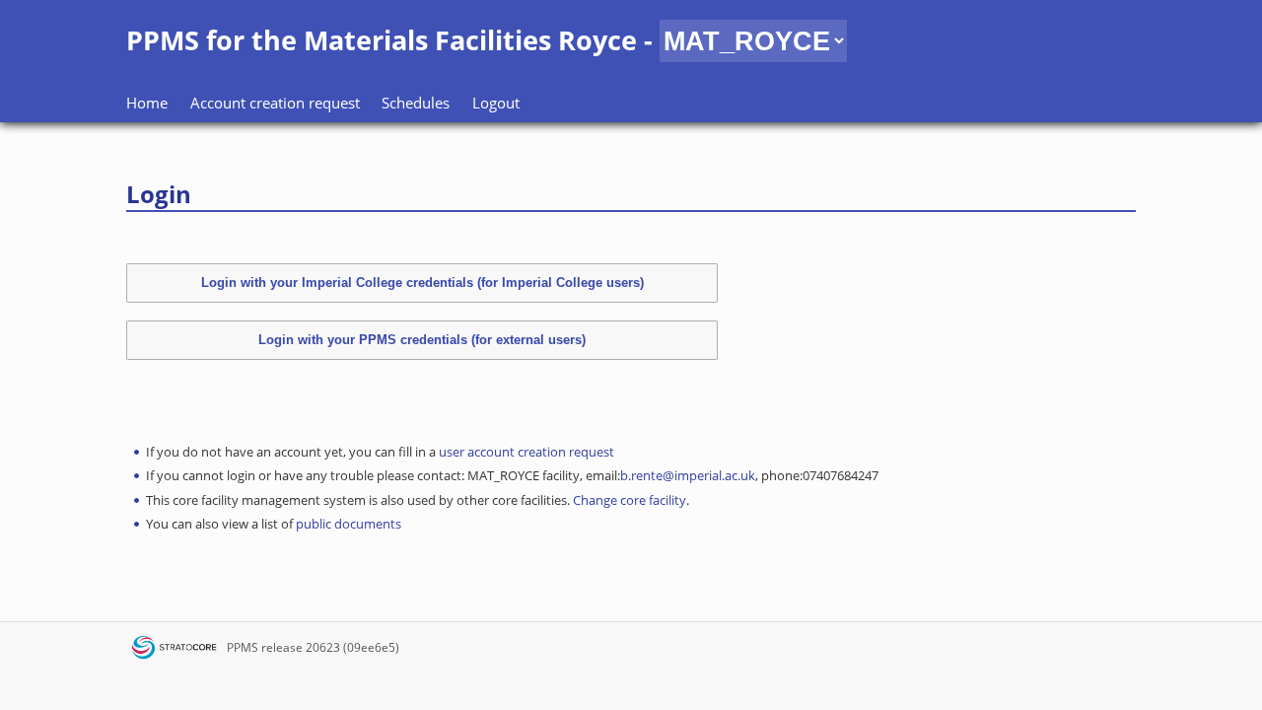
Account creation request (275, 102)
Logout (496, 102)
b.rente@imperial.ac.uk (687, 475)
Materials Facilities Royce (470, 40)
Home (147, 102)
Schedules (416, 102)
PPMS (242, 647)
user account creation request (526, 452)
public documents (348, 523)
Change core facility (629, 500)
